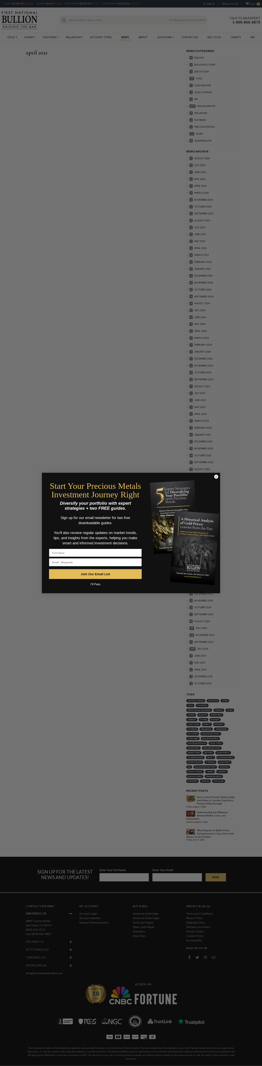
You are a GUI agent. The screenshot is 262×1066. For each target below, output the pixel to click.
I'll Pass (95, 584)
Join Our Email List (95, 574)
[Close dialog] (216, 477)
